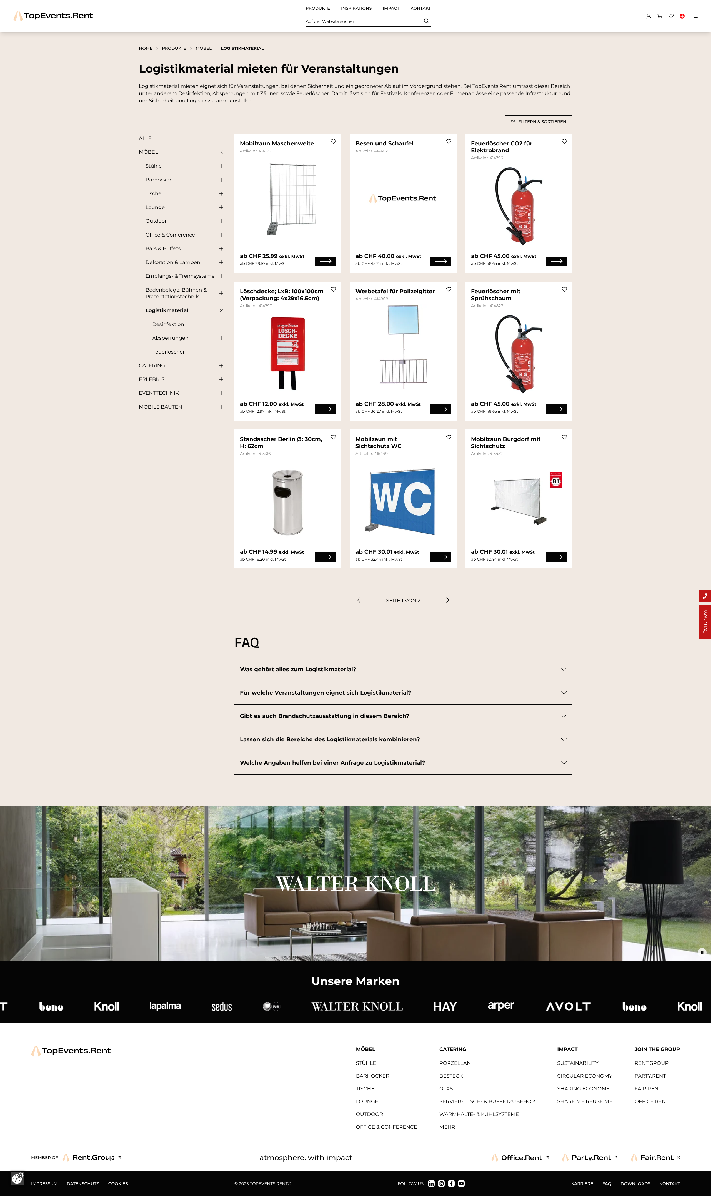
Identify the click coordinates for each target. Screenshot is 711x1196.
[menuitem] (366, 600)
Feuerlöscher (168, 352)
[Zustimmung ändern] (17, 1178)
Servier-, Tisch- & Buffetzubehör (487, 1101)
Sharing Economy (583, 1089)
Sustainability (578, 1063)
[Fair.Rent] (655, 1158)
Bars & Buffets (163, 248)
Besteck (451, 1076)
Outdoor (156, 221)
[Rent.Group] (91, 1158)
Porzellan (455, 1063)
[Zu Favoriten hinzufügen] (333, 141)
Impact (391, 8)
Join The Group (657, 1049)
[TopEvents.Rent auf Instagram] (441, 1183)
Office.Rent (652, 1101)
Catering (152, 365)
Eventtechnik (159, 393)
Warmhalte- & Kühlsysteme (479, 1114)
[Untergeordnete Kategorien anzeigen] (220, 152)
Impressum (44, 1183)
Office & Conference (170, 235)
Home (145, 48)
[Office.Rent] (520, 1158)
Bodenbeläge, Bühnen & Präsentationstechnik (176, 293)
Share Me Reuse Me (584, 1101)
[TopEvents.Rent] (53, 16)
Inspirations (356, 8)
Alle (145, 138)
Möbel (204, 48)
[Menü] (694, 16)
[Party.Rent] (589, 1158)
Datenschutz (83, 1183)
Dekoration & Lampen (173, 262)
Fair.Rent (648, 1089)
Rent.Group (652, 1063)
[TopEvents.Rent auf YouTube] (461, 1183)
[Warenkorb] (659, 16)
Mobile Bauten (160, 407)
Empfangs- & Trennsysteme (180, 276)
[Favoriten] (671, 16)
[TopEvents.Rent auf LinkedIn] (431, 1183)
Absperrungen (170, 338)
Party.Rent (650, 1076)
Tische (153, 193)
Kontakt (420, 8)
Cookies (118, 1183)
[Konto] (648, 16)
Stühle (154, 166)
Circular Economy (584, 1076)
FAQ (606, 1183)
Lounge (155, 207)
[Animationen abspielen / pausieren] (702, 952)
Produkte (318, 8)
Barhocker (158, 180)
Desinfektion (168, 324)
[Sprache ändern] (682, 16)
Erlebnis (151, 379)
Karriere (582, 1183)
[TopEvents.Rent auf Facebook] (451, 1183)
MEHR (447, 1127)
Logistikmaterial (167, 310)
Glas (446, 1089)
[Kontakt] (705, 596)
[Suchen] (426, 21)
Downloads (635, 1183)
